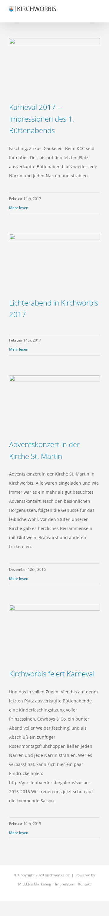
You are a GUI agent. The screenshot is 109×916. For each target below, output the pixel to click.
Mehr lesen (18, 207)
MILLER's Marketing (34, 884)
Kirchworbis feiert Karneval (51, 674)
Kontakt (84, 884)
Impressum (64, 884)
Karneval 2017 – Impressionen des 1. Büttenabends (41, 118)
